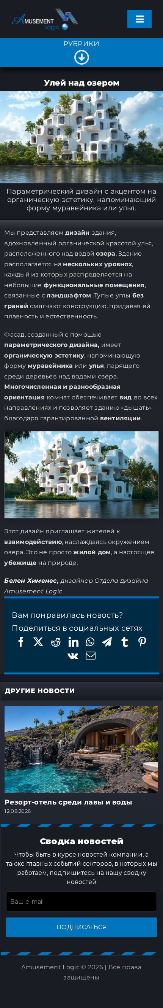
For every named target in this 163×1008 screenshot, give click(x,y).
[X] (38, 642)
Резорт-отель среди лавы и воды (68, 802)
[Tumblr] (124, 642)
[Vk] (73, 656)
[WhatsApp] (90, 642)
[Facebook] (21, 642)
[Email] (90, 656)
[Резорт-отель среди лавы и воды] (81, 710)
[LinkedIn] (73, 642)
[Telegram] (107, 642)
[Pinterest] (142, 642)
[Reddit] (55, 642)
